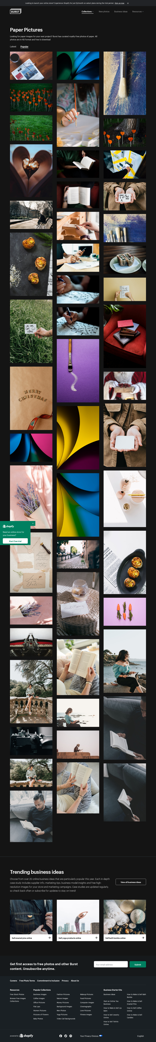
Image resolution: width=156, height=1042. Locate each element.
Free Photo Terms (27, 980)
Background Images (64, 1006)
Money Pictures (63, 1002)
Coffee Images (39, 998)
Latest (13, 46)
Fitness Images (86, 1014)
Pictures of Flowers (41, 1014)
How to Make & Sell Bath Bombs (136, 995)
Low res (44, 77)
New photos (104, 11)
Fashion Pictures (63, 994)
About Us (75, 980)
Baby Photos (38, 1018)
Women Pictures (39, 1010)
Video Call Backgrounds (66, 1018)
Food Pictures (85, 998)
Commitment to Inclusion (48, 980)
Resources (137, 11)
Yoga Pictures (62, 1014)
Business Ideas (109, 994)
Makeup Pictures (86, 994)
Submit (138, 964)
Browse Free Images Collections (18, 999)
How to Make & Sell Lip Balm (113, 1009)
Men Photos (61, 1010)
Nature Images (62, 998)
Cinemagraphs (85, 1006)
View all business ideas (131, 881)
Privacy (65, 980)
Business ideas (120, 11)
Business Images (39, 994)
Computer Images (87, 1002)
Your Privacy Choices (89, 1035)
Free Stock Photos (17, 994)
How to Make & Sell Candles (134, 1016)
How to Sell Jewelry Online (111, 1016)
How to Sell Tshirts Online (111, 1022)
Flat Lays (36, 1006)
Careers (13, 980)
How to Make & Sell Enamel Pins (134, 1002)
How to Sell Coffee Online (134, 1009)
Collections (87, 11)
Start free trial (15, 540)
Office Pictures (39, 1002)
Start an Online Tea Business (111, 1002)
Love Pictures (85, 1010)
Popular (24, 46)
